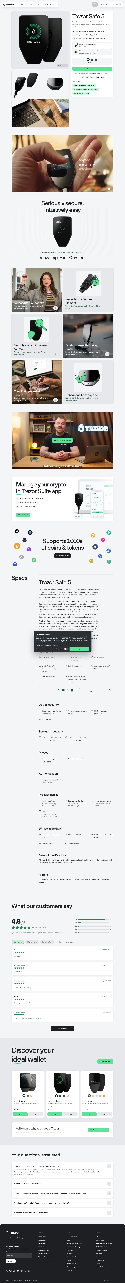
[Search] (95, 4)
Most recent (18, 942)
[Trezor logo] (8, 4)
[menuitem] (22, 4)
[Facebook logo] (18, 1271)
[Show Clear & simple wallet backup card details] (55, 400)
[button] (62, 1170)
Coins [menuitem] (38, 4)
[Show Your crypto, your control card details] (55, 308)
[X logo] (7, 1271)
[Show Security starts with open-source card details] (55, 354)
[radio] (23, 1095)
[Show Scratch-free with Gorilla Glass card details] (107, 354)
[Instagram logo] (14, 1271)
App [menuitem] (31, 4)
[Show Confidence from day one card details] (107, 400)
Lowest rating (46, 942)
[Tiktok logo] (21, 1271)
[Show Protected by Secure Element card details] (107, 308)
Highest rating (32, 942)
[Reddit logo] (10, 1271)
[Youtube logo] (25, 1271)
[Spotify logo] (29, 1271)
